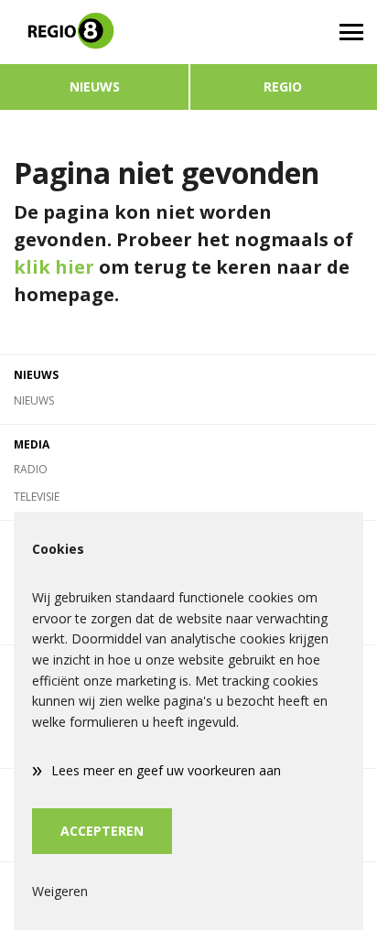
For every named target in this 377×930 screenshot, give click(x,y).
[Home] (94, 32)
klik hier (54, 266)
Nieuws (95, 86)
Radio (31, 469)
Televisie (36, 496)
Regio (283, 86)
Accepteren (102, 830)
